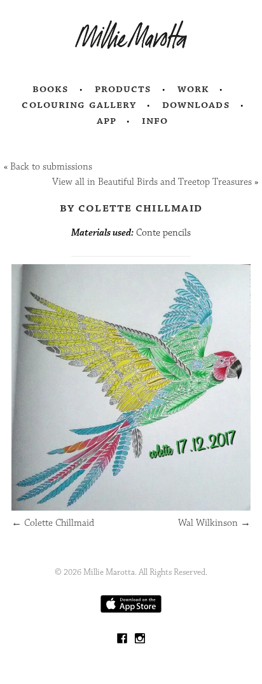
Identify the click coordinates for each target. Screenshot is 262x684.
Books (50, 89)
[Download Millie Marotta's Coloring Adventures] (131, 610)
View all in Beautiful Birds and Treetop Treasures (152, 182)
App (106, 121)
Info (155, 121)
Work (193, 89)
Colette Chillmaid (52, 523)
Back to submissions (51, 167)
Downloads (196, 105)
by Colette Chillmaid (131, 207)
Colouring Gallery (79, 105)
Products (123, 89)
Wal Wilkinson (214, 523)
